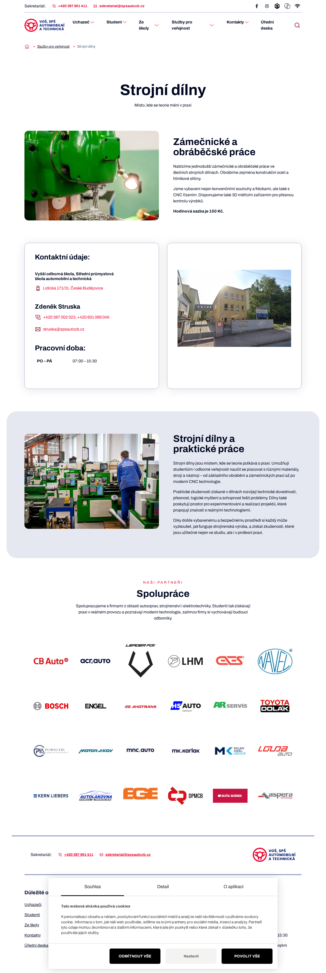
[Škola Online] (277, 6)
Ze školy (144, 25)
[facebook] (257, 6)
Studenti (32, 915)
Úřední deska (267, 25)
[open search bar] (297, 25)
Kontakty (235, 22)
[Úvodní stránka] (27, 46)
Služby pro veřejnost (182, 25)
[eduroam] (297, 6)
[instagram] (267, 6)
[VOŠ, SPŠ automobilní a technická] (44, 25)
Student (114, 22)
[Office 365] (287, 6)
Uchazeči (33, 904)
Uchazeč (81, 22)
